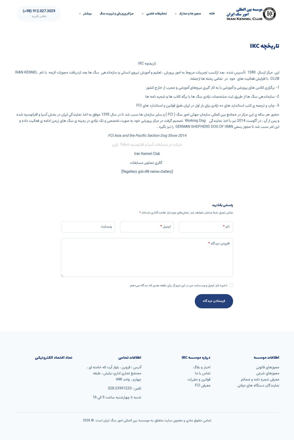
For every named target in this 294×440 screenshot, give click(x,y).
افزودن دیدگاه (219, 243)
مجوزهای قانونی (267, 367)
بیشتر (87, 14)
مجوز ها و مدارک (190, 14)
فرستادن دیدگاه (214, 301)
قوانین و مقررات (198, 380)
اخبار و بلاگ (201, 367)
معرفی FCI (202, 386)
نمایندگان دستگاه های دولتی (258, 386)
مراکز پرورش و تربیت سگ (117, 14)
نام (226, 226)
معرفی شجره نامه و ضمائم (260, 380)
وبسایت (106, 226)
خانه (212, 14)
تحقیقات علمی (156, 14)
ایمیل (165, 226)
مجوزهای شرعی (267, 373)
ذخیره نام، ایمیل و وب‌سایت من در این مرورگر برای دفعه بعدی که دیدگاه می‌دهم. (178, 285)
